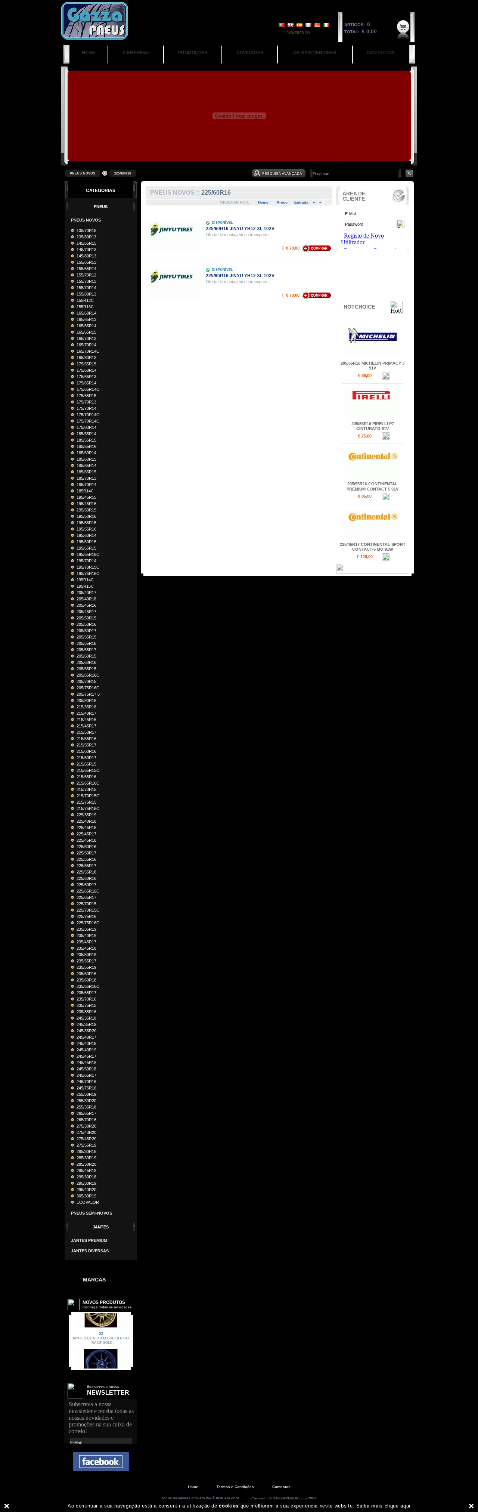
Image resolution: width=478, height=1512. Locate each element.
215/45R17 (86, 726)
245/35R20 (86, 1031)
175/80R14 (86, 427)
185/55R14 (86, 434)
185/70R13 (86, 478)
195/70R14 (86, 561)
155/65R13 (86, 262)
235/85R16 (86, 1011)
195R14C (85, 580)
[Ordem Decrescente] (320, 202)
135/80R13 (86, 237)
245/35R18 (86, 1018)
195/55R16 (86, 529)
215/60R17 (86, 757)
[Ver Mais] (173, 236)
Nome (263, 202)
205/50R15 (86, 618)
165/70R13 (86, 338)
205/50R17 (86, 630)
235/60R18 (86, 980)
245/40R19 (86, 1050)
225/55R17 (86, 865)
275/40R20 (86, 1132)
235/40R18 (86, 935)
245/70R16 (86, 1081)
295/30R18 (86, 1177)
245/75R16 (86, 1088)
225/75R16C (88, 923)
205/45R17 (86, 611)
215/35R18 (86, 707)
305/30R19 (86, 1196)
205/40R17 (86, 592)
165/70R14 (86, 345)
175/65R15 (86, 395)
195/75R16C (88, 573)
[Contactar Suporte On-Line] (370, 274)
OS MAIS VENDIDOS (314, 52)
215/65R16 (86, 776)
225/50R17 (86, 853)
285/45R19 (86, 1170)
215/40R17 (86, 713)
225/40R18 (86, 821)
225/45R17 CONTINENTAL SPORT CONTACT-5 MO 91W (373, 546)
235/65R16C (88, 986)
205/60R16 (86, 662)
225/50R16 (86, 846)
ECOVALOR (88, 1202)
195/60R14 (86, 535)
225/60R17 (86, 884)
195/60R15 (86, 541)
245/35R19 (86, 1024)
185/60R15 (86, 459)
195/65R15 (86, 548)
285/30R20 (86, 1164)
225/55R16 (86, 859)
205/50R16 (86, 624)
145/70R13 (86, 249)
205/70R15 (86, 681)
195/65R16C (88, 554)
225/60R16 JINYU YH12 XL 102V (240, 228)
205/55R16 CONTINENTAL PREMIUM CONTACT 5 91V (372, 486)
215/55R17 (86, 745)
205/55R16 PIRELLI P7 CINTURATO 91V (372, 426)
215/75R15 (86, 802)
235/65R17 (86, 992)
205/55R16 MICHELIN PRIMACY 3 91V (372, 365)
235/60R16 (86, 973)
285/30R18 (86, 1151)
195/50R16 (86, 516)
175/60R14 (86, 370)
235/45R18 (86, 948)
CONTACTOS (381, 52)
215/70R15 (86, 789)
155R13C (85, 306)
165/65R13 (86, 319)
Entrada (301, 202)
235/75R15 (86, 1005)
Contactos (281, 1487)
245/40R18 (86, 1043)
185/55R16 (86, 446)
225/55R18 (86, 872)
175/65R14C (88, 389)
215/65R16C (88, 783)
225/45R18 (86, 840)
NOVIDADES (249, 52)
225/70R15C (88, 910)
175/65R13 (86, 376)
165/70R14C (88, 351)
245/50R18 (86, 1069)
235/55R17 (86, 961)
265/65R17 (86, 1113)
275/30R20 (86, 1126)
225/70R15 (86, 904)
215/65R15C (88, 770)
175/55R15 (86, 364)
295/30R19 (86, 1183)
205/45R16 (86, 605)
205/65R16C (88, 675)
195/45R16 (86, 503)
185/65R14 (86, 465)
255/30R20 (86, 1100)
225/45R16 (86, 827)
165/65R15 (86, 332)
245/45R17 (86, 1056)
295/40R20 (86, 1189)
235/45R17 (86, 942)
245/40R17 (86, 1037)
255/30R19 (86, 1094)
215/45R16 (86, 719)
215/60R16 (86, 751)
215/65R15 (86, 764)
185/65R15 (86, 472)
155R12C (85, 300)
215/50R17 (86, 732)
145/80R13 (86, 256)
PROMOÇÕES (193, 52)
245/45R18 (86, 1062)
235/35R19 (86, 929)
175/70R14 (86, 408)
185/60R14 (86, 453)
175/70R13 (86, 402)
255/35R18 (86, 1107)
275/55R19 (86, 1145)
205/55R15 (86, 637)
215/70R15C (88, 796)
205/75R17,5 (88, 694)
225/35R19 (86, 815)
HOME (88, 52)
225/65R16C (88, 891)
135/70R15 (86, 230)
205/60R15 (86, 656)
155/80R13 (86, 294)
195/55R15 (86, 522)
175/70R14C (88, 414)
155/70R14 (86, 287)
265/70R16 (86, 1119)
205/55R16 (86, 643)
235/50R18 (86, 954)
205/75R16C (88, 688)
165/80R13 (86, 357)
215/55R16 (86, 738)
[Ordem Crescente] (314, 202)
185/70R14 (86, 484)
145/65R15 (86, 243)
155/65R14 (86, 268)
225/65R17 (86, 897)
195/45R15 (86, 497)
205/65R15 (86, 669)
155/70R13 (86, 281)
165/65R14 (86, 326)
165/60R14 (86, 313)
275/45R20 (86, 1139)
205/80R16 (86, 700)
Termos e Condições (235, 1487)
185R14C (85, 491)
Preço (282, 202)
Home (193, 1487)
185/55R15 (86, 440)
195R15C (85, 586)
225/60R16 (122, 173)
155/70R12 (86, 275)
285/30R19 (86, 1158)
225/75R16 (86, 916)
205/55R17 (86, 649)
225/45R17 (86, 834)
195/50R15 (86, 510)
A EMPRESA (135, 52)
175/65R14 (86, 383)
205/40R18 (86, 599)
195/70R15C (88, 567)
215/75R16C (88, 808)
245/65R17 (86, 1075)
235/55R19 (86, 967)
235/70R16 (86, 999)
